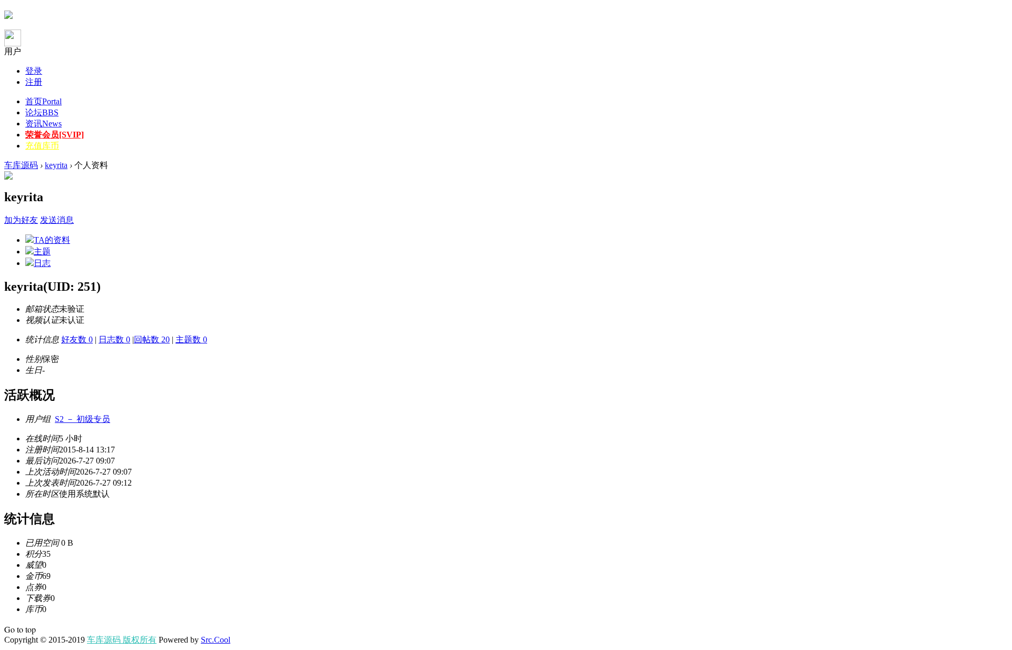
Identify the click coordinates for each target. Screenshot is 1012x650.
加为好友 (21, 219)
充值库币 (42, 145)
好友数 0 (77, 339)
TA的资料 (52, 239)
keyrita (56, 165)
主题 (42, 251)
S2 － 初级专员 (82, 419)
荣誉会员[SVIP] (54, 134)
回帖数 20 (152, 339)
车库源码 (21, 165)
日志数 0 (114, 339)
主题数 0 (191, 339)
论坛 (42, 112)
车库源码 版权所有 (122, 639)
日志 (42, 263)
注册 (33, 81)
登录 (33, 70)
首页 (43, 101)
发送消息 (57, 219)
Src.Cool (215, 639)
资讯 (43, 123)
